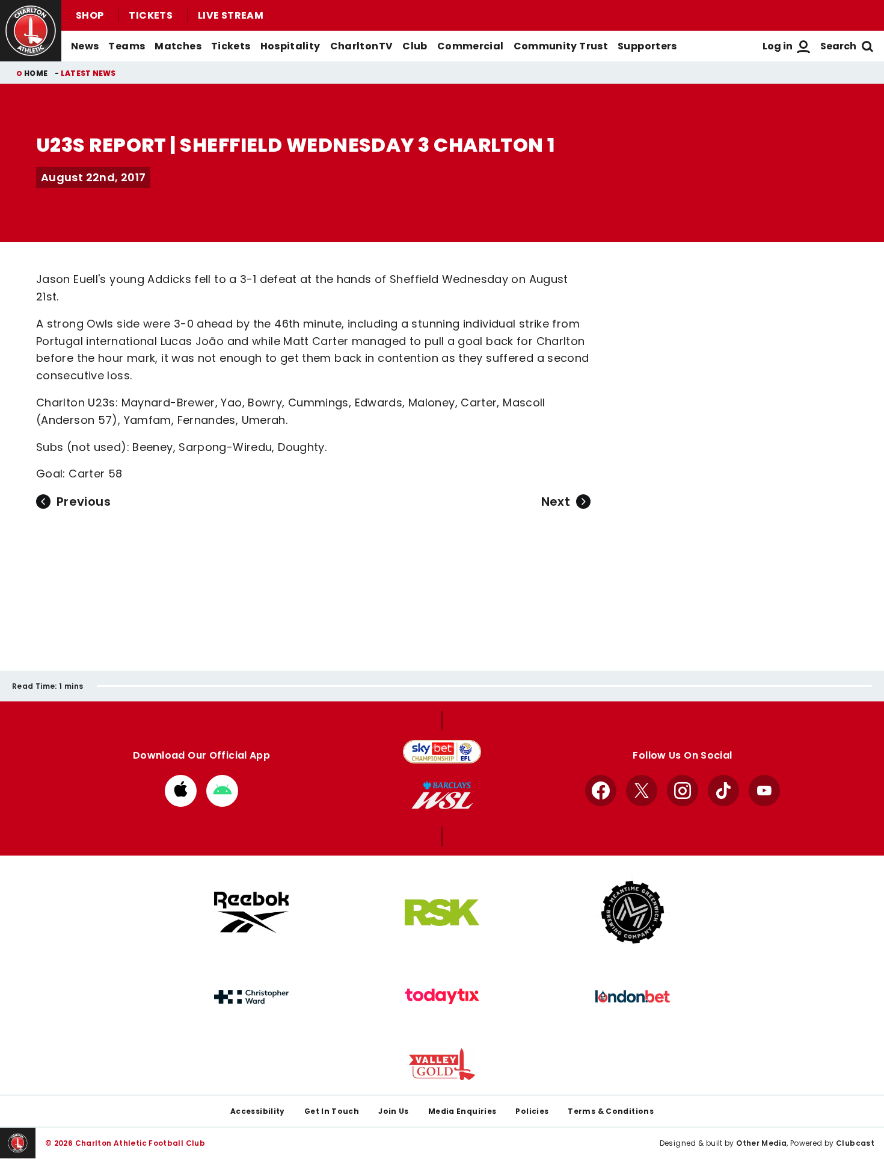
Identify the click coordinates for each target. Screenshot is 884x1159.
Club (414, 46)
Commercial (470, 46)
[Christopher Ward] (251, 997)
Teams (126, 46)
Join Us (393, 1111)
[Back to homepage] (30, 30)
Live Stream (230, 15)
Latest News (88, 73)
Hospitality (290, 46)
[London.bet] (632, 996)
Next (555, 501)
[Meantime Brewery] (632, 912)
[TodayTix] (442, 996)
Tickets (151, 15)
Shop (89, 15)
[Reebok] (251, 912)
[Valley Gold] (442, 1064)
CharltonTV (361, 46)
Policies (531, 1111)
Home (36, 73)
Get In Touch (331, 1111)
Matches (178, 46)
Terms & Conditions (611, 1111)
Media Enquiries (462, 1111)
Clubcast (855, 1143)
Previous (84, 501)
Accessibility (257, 1111)
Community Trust (561, 46)
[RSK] (442, 913)
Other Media (761, 1143)
